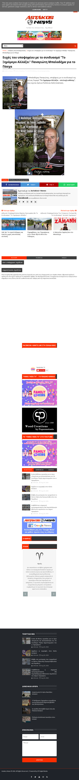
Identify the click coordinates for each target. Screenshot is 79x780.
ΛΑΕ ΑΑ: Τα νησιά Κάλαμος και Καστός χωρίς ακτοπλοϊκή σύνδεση (12, 234)
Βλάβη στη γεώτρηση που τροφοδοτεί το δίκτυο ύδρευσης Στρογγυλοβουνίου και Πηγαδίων (44, 497)
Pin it (52, 185)
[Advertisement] (39, 249)
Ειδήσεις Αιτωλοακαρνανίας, (41, 71)
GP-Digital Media (55, 774)
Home (4, 50)
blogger (14, 258)
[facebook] (31, 776)
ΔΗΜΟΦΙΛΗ (39, 470)
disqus (64, 258)
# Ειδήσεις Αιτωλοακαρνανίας (18, 180)
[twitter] (35, 776)
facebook (39, 258)
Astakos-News (6, 771)
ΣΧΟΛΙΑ (51, 470)
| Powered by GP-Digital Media (38, 771)
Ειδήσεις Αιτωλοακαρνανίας (17, 50)
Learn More (36, 9)
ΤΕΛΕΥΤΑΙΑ (28, 470)
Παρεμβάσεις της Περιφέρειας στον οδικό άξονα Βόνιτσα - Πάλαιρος (38, 234)
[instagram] (43, 776)
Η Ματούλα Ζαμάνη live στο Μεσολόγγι (63, 233)
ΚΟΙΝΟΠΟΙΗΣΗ (13, 185)
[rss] (47, 776)
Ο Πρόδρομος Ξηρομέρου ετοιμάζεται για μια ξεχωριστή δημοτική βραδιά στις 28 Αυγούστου (44, 702)
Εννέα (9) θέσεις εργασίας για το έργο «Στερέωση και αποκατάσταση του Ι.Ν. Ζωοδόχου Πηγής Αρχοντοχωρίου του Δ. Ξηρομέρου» (44, 477)
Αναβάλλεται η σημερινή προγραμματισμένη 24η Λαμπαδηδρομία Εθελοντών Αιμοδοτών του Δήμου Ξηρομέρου (44, 508)
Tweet (33, 185)
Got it (45, 9)
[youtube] (39, 776)
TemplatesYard (34, 774)
